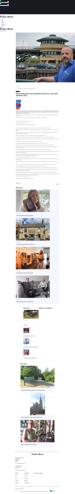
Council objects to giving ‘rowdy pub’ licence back (25, 244)
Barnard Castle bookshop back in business (29, 444)
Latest (17, 213)
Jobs (2, 23)
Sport (2, 21)
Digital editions (4, 24)
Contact (3, 25)
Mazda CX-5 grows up (28, 322)
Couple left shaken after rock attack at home (24, 301)
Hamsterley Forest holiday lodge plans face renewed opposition (33, 390)
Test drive (3, 22)
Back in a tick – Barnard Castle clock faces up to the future (32, 417)
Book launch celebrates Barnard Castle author (24, 215)
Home (2, 19)
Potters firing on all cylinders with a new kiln (24, 272)
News (2, 20)
